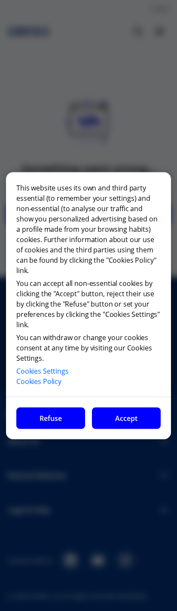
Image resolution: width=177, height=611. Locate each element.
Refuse (51, 418)
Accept (126, 418)
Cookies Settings (42, 370)
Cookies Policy (38, 381)
